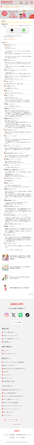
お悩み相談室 (6, 6)
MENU (32, 6)
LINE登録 (26, 3)
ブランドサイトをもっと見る (12, 419)
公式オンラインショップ (9, 335)
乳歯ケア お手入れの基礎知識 (10, 402)
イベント (5, 350)
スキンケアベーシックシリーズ (11, 409)
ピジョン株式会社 (20, 437)
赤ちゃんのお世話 (14, 6)
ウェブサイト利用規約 (9, 435)
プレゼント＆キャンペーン (10, 353)
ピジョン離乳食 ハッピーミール (11, 399)
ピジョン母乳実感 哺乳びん (10, 393)
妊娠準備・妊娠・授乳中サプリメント (12, 390)
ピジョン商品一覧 (7, 332)
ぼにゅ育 (5, 372)
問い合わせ (12, 437)
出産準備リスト (7, 342)
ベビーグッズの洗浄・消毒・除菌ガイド (13, 396)
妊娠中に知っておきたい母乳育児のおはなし (14, 368)
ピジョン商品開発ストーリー (10, 339)
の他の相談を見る (11, 39)
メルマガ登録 (17, 322)
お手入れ (17, 25)
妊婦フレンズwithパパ (9, 365)
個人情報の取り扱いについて (23, 435)
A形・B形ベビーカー (8, 412)
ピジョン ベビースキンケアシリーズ (12, 406)
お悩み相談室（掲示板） (9, 381)
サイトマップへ (17, 424)
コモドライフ (6, 378)
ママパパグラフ (7, 375)
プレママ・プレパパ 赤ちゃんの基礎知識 (13, 362)
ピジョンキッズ (7, 415)
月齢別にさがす (21, 3)
